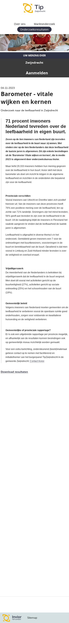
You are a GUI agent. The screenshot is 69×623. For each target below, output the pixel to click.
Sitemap (32, 617)
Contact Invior (37, 361)
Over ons (19, 24)
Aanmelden (37, 72)
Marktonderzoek (44, 24)
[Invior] (12, 618)
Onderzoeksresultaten (34, 29)
